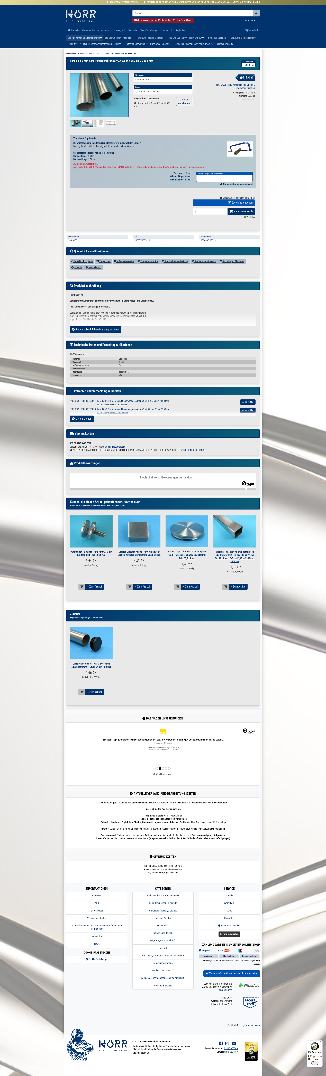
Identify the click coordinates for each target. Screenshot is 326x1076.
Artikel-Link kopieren (83, 261)
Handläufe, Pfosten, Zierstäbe (150, 37)
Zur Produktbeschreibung (176, 261)
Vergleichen (105, 261)
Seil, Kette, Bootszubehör (243, 37)
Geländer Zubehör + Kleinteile (118, 37)
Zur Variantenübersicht (205, 261)
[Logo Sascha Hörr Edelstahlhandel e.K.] (96, 16)
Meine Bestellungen (149, 30)
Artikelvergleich (118, 30)
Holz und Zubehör (176, 37)
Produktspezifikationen (233, 261)
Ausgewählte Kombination (146, 98)
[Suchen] (256, 13)
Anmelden (249, 20)
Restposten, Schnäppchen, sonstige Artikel (193, 44)
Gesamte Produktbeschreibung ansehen (97, 329)
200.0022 (74, 401)
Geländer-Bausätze (225, 44)
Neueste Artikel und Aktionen (95, 30)
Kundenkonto (167, 30)
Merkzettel (132, 30)
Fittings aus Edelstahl (216, 37)
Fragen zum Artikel (149, 261)
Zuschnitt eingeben (242, 202)
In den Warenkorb (243, 211)
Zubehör (78, 267)
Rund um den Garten (160, 44)
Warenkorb (253, 30)
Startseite (74, 30)
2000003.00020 (88, 409)
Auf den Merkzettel (125, 261)
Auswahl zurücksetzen (184, 101)
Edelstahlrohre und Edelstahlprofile (84, 37)
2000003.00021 (88, 401)
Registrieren (181, 30)
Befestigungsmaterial (136, 44)
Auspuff (71, 44)
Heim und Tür (195, 37)
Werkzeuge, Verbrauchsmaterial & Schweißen (101, 44)
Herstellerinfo (94, 267)
